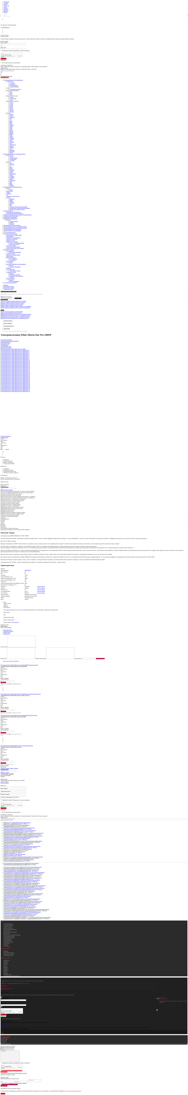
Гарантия (6, 973)
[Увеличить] (13, 349)
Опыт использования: (6, 627)
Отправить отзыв (100, 658)
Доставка (6, 3)
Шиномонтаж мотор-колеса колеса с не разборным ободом (15, 315)
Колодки (11, 273)
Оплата (5, 4)
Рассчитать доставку (7, 490)
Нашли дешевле (5, 781)
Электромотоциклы (8, 941)
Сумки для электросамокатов (16, 243)
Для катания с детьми (14, 270)
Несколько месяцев (8, 631)
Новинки (6, 285)
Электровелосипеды (9, 925)
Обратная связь (7, 974)
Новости (6, 11)
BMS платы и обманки (15, 252)
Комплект (3, 347)
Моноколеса (7, 933)
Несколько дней (7, 630)
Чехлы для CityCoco (14, 244)
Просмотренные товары (7, 820)
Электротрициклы (8, 928)
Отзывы (6, 8)
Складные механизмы (14, 266)
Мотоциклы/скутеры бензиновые (12, 935)
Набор (2, 345)
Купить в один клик (17, 1070)
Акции (5, 7)
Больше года (7, 634)
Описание (3, 339)
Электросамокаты (8, 923)
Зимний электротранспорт (10, 929)
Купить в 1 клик (5, 683)
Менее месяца (7, 632)
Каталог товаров (5, 77)
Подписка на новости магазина (8, 291)
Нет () (17, 622)
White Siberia (28, 570)
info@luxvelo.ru (163, 998)
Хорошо (3, 1093)
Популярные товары (9, 286)
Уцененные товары (8, 289)
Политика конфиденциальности (12, 975)
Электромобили (8, 940)
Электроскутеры (8, 926)
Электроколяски (8, 939)
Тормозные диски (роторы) (16, 276)
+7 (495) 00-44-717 (5, 27)
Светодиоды (12, 260)
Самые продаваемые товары (8, 818)
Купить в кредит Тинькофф (7, 774)
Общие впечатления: (40, 658)
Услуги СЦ (6, 5)
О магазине (6, 1)
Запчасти (6, 944)
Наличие (3, 342)
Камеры (11, 280)
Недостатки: (4, 658)
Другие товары (41, 586)
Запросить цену (14, 1084)
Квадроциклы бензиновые (10, 932)
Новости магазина (7, 296)
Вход (5, 14)
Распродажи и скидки (9, 287)
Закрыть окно (4, 68)
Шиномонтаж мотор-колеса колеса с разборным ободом (14, 318)
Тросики (11, 277)
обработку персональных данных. (17, 1083)
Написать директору (6, 988)
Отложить (3, 436)
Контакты (6, 9)
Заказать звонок (5, 35)
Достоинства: (4, 646)
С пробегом (6, 946)
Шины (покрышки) (14, 281)
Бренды (5, 12)
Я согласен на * (14, 1083)
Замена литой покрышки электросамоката (11, 313)
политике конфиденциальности (73, 1091)
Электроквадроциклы (9, 937)
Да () (13, 622)
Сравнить (8, 436)
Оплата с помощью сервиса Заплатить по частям (13, 302)
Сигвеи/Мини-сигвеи (9, 936)
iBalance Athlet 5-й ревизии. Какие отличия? (12, 305)
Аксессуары (7, 943)
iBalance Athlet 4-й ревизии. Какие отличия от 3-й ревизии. (15, 307)
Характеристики (5, 341)
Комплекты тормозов (14, 274)
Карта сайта (4, 986)
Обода (11, 262)
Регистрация (7, 16)
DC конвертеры (13, 258)
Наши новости (4, 299)
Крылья (11, 265)
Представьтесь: (78, 658)
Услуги (2, 310)
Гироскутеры (7, 930)
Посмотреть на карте (24, 983)
